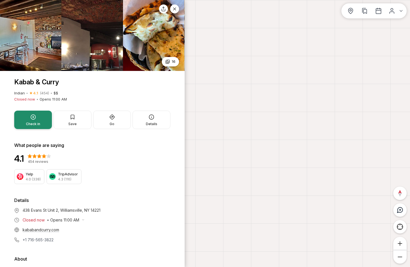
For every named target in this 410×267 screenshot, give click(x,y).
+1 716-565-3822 (38, 239)
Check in (33, 124)
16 (173, 61)
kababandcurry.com (41, 229)
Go (112, 124)
